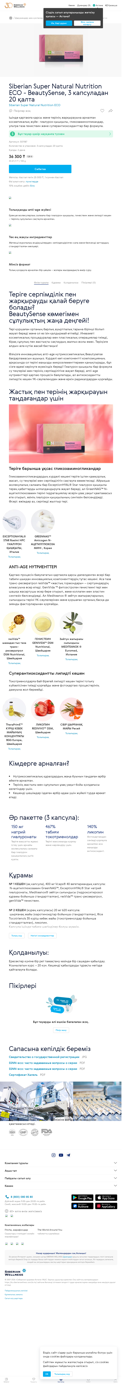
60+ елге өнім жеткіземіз (26, 1211)
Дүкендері (67, 1256)
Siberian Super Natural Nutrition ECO (34, 105)
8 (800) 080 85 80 (22, 1197)
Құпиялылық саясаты (14, 1294)
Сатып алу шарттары (14, 1298)
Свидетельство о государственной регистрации (48, 1057)
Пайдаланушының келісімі (16, 1290)
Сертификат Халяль (27, 1075)
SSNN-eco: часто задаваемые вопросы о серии (47, 1063)
